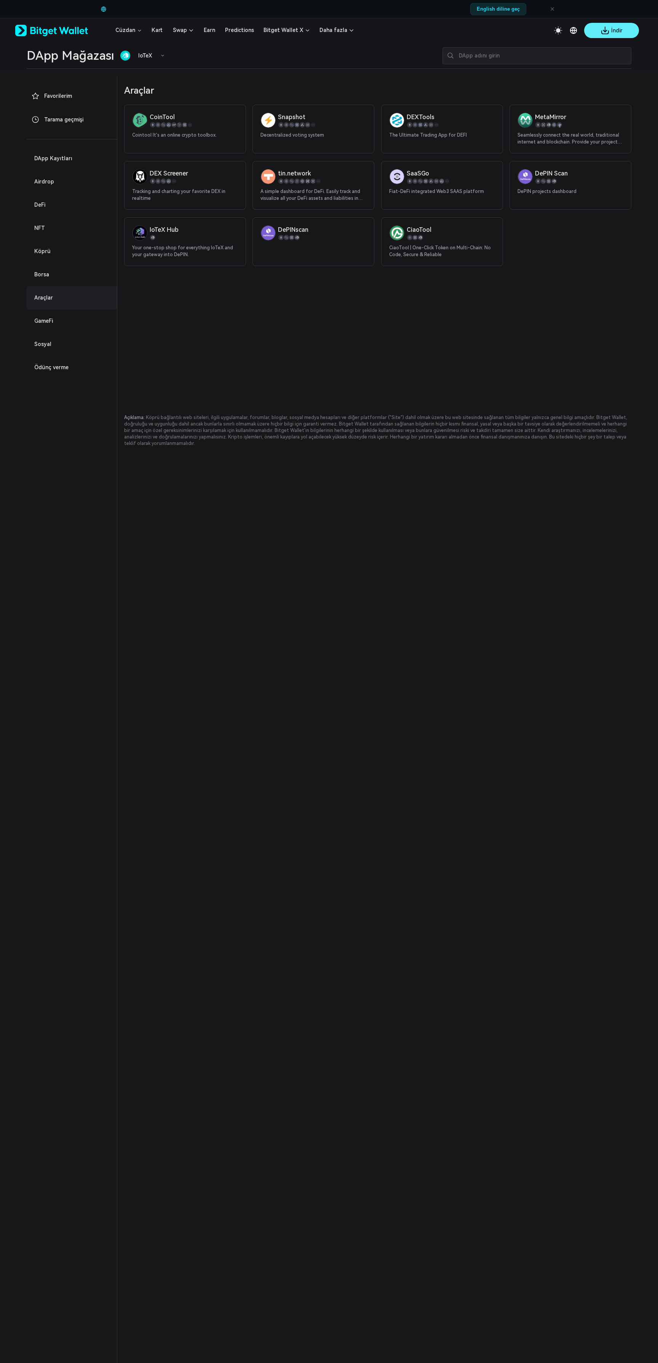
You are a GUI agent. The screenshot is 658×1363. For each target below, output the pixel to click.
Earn (209, 30)
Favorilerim (58, 96)
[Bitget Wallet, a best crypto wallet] (61, 30)
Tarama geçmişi (63, 119)
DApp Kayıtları (53, 158)
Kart (157, 30)
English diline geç (498, 9)
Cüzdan (125, 30)
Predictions (239, 30)
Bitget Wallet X (283, 30)
